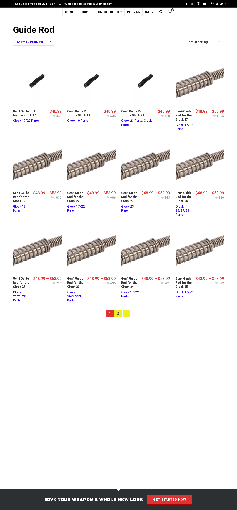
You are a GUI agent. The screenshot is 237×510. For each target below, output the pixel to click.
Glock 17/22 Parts (26, 120)
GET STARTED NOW (169, 499)
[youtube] (205, 3)
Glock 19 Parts (77, 120)
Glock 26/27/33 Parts (182, 210)
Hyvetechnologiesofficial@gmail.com (87, 4)
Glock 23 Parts (131, 120)
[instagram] (199, 4)
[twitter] (193, 4)
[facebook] (187, 3)
